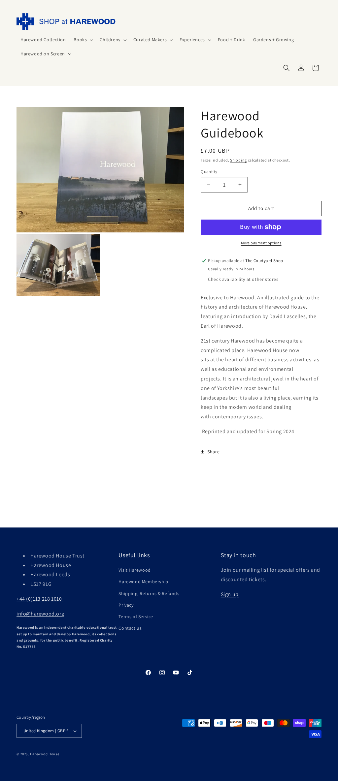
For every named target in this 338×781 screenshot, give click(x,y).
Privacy (125, 605)
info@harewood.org (40, 613)
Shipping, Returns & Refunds (148, 593)
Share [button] (213, 452)
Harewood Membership (143, 582)
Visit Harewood (134, 570)
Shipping (238, 160)
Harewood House (44, 754)
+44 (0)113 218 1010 (40, 598)
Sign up (230, 594)
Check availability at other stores (243, 279)
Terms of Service (135, 616)
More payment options (261, 242)
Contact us (130, 628)
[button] (83, 39)
